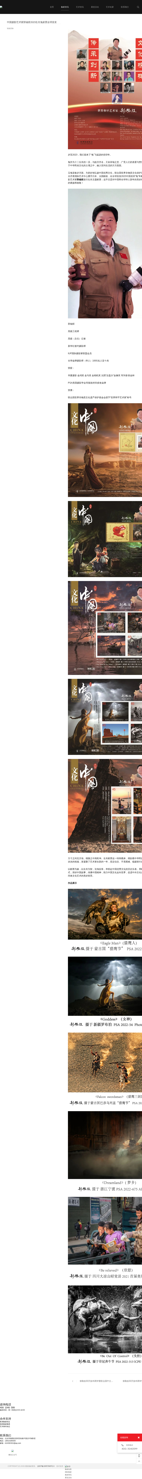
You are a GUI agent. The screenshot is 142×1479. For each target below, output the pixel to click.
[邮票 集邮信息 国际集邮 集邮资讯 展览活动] (68, 1466)
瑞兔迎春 (10, 28)
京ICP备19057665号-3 (45, 1466)
